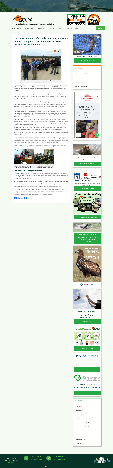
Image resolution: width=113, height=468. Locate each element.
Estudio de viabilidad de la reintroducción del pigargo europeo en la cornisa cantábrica (87, 238)
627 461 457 (59, 460)
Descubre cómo (87, 321)
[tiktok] (95, 8)
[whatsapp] (106, 8)
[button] (20, 28)
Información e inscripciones (87, 217)
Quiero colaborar (87, 393)
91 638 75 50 (36, 460)
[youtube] (98, 8)
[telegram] (110, 8)
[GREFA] (33, 20)
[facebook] (83, 8)
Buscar (100, 28)
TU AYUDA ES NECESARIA (87, 164)
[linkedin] (102, 8)
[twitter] (87, 8)
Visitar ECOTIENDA (87, 348)
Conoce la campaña (87, 188)
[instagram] (91, 8)
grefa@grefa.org (12, 462)
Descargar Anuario (87, 60)
